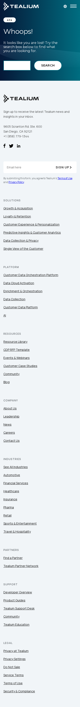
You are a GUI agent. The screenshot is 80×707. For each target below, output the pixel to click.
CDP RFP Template (16, 350)
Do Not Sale (11, 667)
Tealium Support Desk (19, 608)
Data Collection (14, 299)
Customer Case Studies (20, 366)
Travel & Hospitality (17, 531)
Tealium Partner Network (20, 566)
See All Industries (15, 467)
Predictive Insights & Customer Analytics (32, 232)
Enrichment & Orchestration (22, 291)
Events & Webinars (16, 358)
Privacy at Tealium (16, 651)
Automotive (11, 475)
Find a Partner (13, 558)
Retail (7, 515)
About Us (10, 408)
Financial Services (15, 483)
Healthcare (11, 491)
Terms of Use (65, 178)
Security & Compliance (19, 691)
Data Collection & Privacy (20, 240)
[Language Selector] (65, 6)
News (7, 424)
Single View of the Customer (23, 249)
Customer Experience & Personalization (31, 224)
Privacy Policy (16, 182)
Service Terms (13, 675)
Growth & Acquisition (18, 208)
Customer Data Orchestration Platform (30, 275)
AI (4, 315)
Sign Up (62, 167)
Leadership (11, 416)
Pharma (8, 507)
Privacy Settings (14, 659)
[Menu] (73, 6)
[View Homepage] (21, 6)
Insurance (10, 499)
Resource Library (15, 342)
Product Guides (14, 600)
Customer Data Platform (20, 307)
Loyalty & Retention (17, 216)
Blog (6, 382)
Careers (9, 432)
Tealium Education (16, 624)
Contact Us (11, 441)
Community (11, 374)
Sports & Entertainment (20, 523)
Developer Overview (17, 592)
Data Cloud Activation (18, 283)
